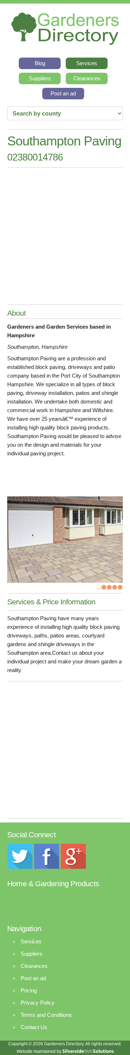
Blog (40, 63)
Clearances (86, 78)
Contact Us (34, 1027)
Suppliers (40, 78)
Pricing (29, 990)
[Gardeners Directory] (65, 26)
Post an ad (63, 93)
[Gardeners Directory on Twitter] (19, 867)
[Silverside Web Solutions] (88, 1051)
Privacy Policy (38, 1003)
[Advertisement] (65, 236)
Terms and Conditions (46, 1015)
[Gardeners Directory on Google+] (73, 867)
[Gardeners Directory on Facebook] (46, 867)
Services (86, 63)
